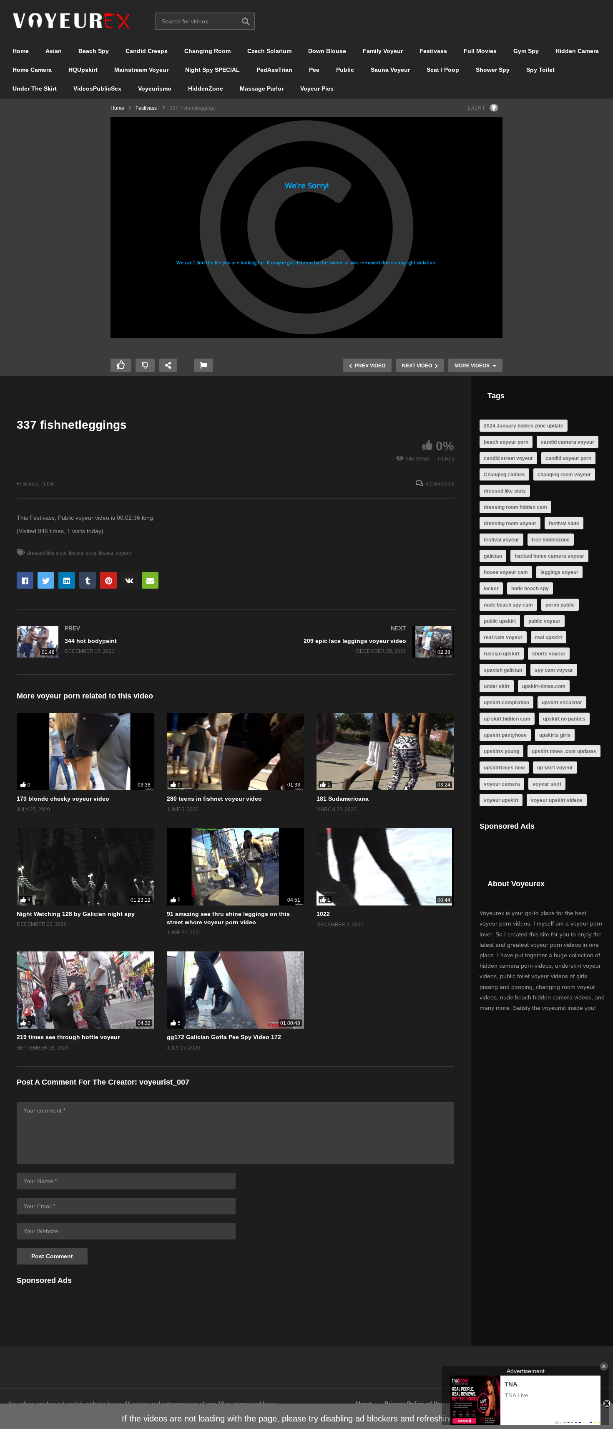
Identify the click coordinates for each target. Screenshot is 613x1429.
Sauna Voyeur (390, 69)
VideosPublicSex (97, 88)
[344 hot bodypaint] (122, 642)
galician (493, 556)
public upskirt (500, 621)
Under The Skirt (35, 88)
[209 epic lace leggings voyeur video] (349, 642)
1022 (323, 914)
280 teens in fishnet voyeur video (214, 798)
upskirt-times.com (543, 686)
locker (491, 589)
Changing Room (207, 51)
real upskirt (548, 637)
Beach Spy (93, 51)
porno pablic (560, 605)
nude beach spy (530, 589)
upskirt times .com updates (564, 751)
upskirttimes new (504, 768)
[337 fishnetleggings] (85, 751)
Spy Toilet (540, 69)
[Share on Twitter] (46, 580)
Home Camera (32, 69)
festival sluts (82, 553)
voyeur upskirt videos (557, 800)
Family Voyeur (383, 51)
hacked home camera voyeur (549, 556)
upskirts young (501, 751)
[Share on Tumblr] (87, 580)
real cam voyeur (503, 637)
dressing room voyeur (510, 523)
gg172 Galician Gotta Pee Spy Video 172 (224, 1037)
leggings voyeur (559, 572)
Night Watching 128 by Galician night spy (76, 914)
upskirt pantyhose (505, 735)
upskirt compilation (506, 703)
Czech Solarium (269, 51)
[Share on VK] (129, 580)
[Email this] (150, 580)
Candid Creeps (147, 51)
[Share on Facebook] (25, 580)
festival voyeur (115, 553)
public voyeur (544, 621)
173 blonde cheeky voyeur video (63, 798)
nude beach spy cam (508, 605)
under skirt (497, 686)
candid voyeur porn (568, 458)
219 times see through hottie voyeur (68, 1037)
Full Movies (480, 51)
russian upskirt (502, 654)
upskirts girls (554, 735)
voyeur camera (502, 784)
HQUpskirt (83, 69)
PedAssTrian (274, 69)
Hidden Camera (577, 51)
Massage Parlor (262, 88)
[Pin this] (108, 580)
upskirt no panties (564, 719)
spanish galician (503, 670)
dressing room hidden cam (515, 507)
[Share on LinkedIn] (66, 580)
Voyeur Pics (317, 88)
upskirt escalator (562, 703)
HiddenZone (205, 88)
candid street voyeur (508, 458)
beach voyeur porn (506, 442)
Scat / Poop (443, 69)
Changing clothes (504, 475)
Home (21, 51)
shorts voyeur (548, 654)
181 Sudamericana (343, 798)
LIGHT (476, 107)
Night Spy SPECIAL (212, 69)
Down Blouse (327, 51)
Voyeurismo (154, 88)
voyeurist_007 (164, 1082)
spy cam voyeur (554, 670)
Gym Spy (526, 51)
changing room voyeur (564, 475)
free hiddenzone (551, 540)
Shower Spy (493, 69)
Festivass (433, 51)
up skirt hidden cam (507, 719)
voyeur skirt (547, 784)
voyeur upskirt (501, 800)
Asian (53, 51)
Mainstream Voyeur (141, 69)
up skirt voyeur (555, 768)
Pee (314, 69)
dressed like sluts (46, 553)
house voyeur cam (506, 572)
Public (345, 69)
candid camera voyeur (567, 442)
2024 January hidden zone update (523, 426)
